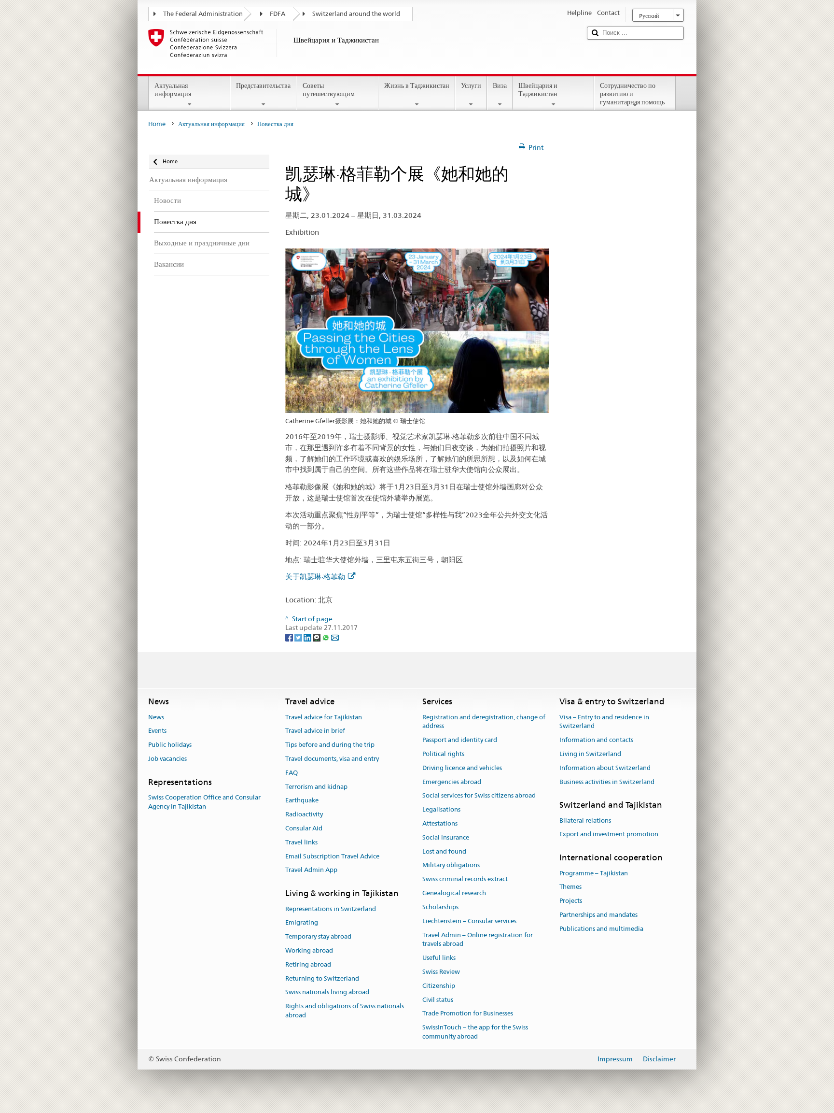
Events (157, 731)
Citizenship (438, 985)
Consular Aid (303, 828)
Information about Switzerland (605, 767)
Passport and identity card (459, 739)
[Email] (335, 637)
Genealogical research (454, 893)
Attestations (440, 823)
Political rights (443, 753)
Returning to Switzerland (322, 978)
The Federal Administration (203, 13)
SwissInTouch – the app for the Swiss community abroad (475, 1032)
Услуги (471, 85)
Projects (570, 900)
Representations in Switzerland (330, 909)
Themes (570, 887)
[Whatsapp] (326, 637)
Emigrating (301, 923)
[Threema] (317, 637)
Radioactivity (304, 814)
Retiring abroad (308, 964)
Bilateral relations (585, 820)
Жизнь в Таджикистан (416, 85)
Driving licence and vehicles (462, 767)
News (156, 717)
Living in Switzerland (590, 753)
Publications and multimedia (601, 928)
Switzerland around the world (356, 13)
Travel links (301, 842)
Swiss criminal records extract (465, 879)
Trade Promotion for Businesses (467, 1013)
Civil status (437, 999)
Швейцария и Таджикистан (537, 90)
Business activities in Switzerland (606, 781)
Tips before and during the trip (330, 744)
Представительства (263, 85)
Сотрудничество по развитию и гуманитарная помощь (632, 93)
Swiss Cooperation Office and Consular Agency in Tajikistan (204, 802)
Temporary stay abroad (318, 936)
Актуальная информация (172, 90)
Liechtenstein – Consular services (469, 921)
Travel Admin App (311, 870)
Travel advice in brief (315, 731)
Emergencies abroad (451, 781)
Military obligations (451, 865)
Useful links (439, 957)
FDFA (277, 13)
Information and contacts (596, 739)
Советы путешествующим (329, 90)
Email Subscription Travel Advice (332, 856)
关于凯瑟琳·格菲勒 (315, 576)
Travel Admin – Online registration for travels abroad (477, 939)
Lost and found (444, 851)
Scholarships (440, 907)
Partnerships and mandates (598, 914)
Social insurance (445, 837)
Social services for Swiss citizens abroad (479, 795)
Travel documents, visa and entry (332, 758)
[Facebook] (289, 637)
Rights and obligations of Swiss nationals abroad (344, 1010)
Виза (500, 85)
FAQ (291, 772)
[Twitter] (299, 637)
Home (157, 124)
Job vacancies (167, 758)
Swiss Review (441, 971)
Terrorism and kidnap (316, 786)
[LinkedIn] (308, 637)
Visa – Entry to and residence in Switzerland (604, 721)
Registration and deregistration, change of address (483, 721)
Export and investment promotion (608, 834)
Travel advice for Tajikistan (323, 717)
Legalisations (441, 809)
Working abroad (309, 950)
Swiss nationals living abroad (327, 992)
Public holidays (170, 744)
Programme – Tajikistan (593, 873)
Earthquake (302, 800)
